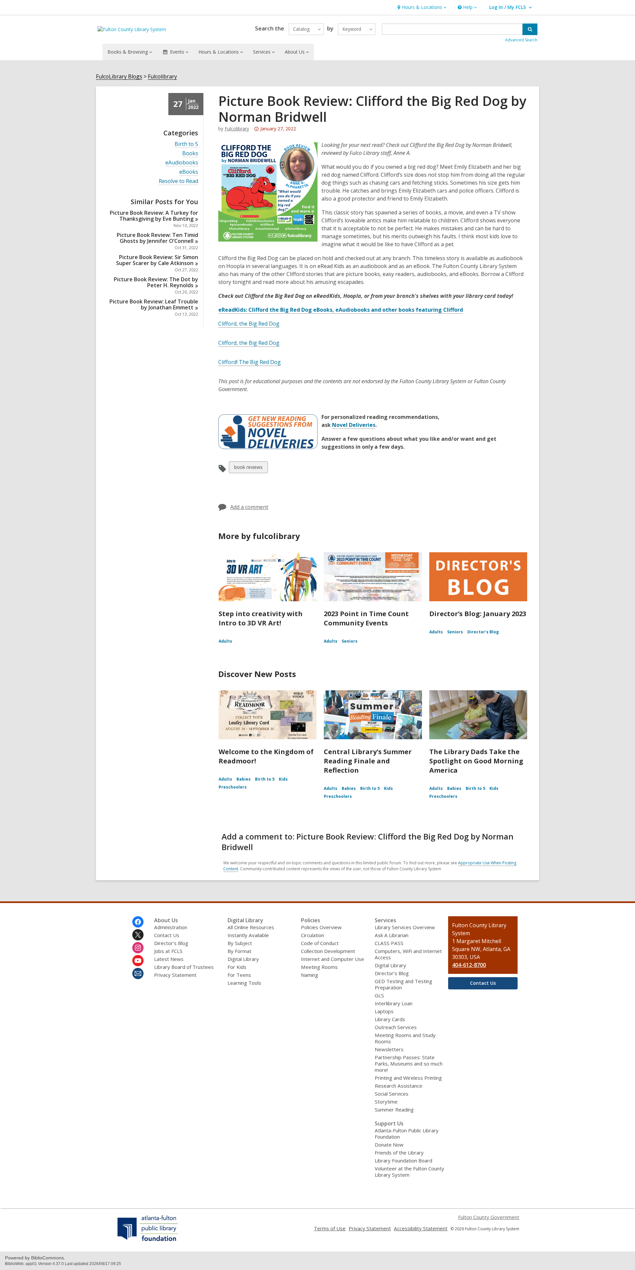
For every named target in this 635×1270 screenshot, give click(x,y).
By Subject (240, 943)
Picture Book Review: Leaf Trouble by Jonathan (153, 304)
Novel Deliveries (353, 425)
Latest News (169, 959)
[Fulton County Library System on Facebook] (138, 922)
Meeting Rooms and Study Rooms (405, 1038)
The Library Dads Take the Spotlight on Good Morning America (476, 761)
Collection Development (328, 951)
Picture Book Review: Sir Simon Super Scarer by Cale (157, 260)
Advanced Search (521, 40)
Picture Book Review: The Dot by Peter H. (156, 282)
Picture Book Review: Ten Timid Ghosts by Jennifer (157, 238)
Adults (225, 641)
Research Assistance (398, 1085)
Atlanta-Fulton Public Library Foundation (407, 1133)
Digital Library (243, 959)
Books (190, 153)
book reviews (248, 468)
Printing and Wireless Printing (408, 1077)
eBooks (188, 172)
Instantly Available (248, 935)
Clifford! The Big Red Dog (249, 362)
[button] (421, 7)
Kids (283, 779)
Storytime (386, 1101)
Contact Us (166, 935)
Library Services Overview (405, 927)
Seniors (350, 641)
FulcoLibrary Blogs (119, 76)
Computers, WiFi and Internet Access (408, 954)
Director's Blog (483, 632)
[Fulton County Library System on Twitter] (138, 934)
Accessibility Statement (420, 1228)
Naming (309, 975)
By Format (239, 951)
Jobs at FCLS (168, 951)
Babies (243, 779)
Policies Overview (321, 927)
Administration (170, 927)
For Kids (237, 967)
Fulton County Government (488, 1217)
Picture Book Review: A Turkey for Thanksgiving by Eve (154, 215)
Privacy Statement (175, 975)
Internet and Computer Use (332, 959)
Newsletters (389, 1049)
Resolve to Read (178, 181)
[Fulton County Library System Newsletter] (138, 973)
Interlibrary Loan (393, 1003)
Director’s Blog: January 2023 (477, 613)
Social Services (391, 1093)
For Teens (239, 975)
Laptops (384, 1011)
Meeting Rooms (319, 967)
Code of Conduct (320, 943)
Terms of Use (330, 1228)
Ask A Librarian (391, 935)
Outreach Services (396, 1027)
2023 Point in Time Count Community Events (366, 618)
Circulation (312, 935)
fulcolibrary (237, 128)
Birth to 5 (186, 144)
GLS (379, 995)
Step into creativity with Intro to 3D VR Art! (261, 618)
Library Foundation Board (403, 1160)
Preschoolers (233, 787)
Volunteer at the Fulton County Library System (409, 1171)
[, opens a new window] (148, 1241)
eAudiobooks (181, 162)
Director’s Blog (171, 943)
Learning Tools (244, 982)
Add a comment (249, 507)
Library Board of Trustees (184, 967)
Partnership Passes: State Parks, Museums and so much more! (409, 1063)
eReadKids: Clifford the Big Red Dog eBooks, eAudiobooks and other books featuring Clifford (340, 310)
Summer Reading (394, 1109)
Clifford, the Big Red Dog (248, 323)
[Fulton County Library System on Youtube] (138, 960)
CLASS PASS (389, 943)
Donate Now (389, 1144)
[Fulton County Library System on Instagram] (138, 947)
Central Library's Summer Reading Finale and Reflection (368, 761)
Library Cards (390, 1019)
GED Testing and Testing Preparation (403, 984)
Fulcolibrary (162, 76)
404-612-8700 (469, 965)
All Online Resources (251, 927)
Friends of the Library (399, 1152)
